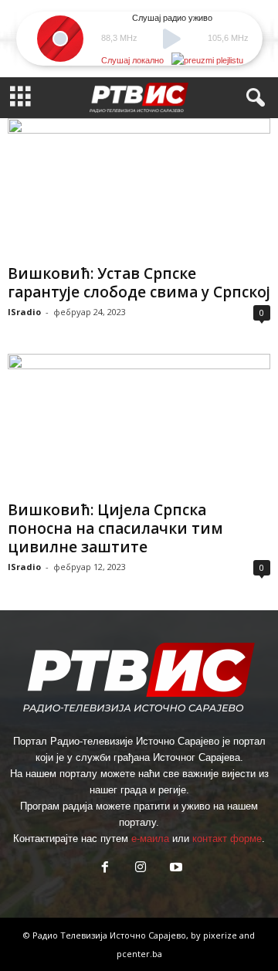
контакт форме (227, 838)
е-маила (150, 838)
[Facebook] (105, 868)
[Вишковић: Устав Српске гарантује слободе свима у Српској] (139, 188)
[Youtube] (174, 868)
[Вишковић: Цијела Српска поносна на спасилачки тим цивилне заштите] (139, 424)
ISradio (24, 311)
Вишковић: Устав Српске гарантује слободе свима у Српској (139, 282)
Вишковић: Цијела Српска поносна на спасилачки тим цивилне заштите (115, 528)
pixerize (221, 935)
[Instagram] (140, 868)
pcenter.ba (139, 953)
